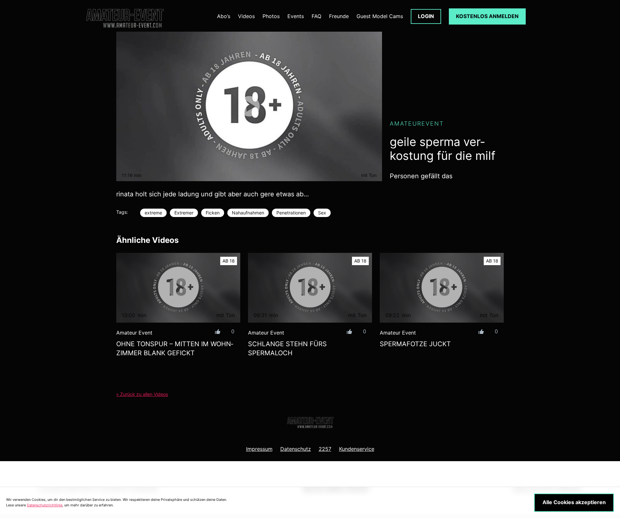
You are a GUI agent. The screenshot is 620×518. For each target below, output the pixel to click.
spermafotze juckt (415, 344)
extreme (153, 212)
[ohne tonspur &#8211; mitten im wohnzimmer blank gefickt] (178, 288)
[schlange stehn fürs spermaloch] (310, 288)
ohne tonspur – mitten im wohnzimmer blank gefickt (174, 348)
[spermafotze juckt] (442, 288)
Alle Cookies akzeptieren (574, 502)
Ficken (213, 212)
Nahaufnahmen (248, 212)
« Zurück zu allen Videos (142, 394)
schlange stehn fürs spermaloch (287, 348)
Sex (322, 212)
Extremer (183, 212)
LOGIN (426, 16)
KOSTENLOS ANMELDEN (487, 16)
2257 (325, 449)
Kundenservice (356, 449)
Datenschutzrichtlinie (44, 505)
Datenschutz (295, 449)
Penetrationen (291, 212)
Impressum (259, 449)
